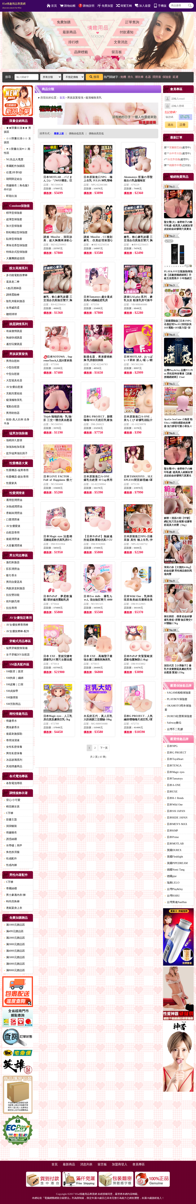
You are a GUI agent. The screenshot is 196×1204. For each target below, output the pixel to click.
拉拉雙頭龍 (12, 594)
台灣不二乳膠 (174, 729)
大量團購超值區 (14, 258)
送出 (170, 124)
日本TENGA (173, 765)
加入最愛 (145, 5)
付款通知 (126, 32)
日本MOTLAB (174, 843)
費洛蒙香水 (12, 727)
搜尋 (96, 76)
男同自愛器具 (13, 581)
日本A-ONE (173, 785)
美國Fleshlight (174, 856)
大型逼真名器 (13, 380)
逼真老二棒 (12, 281)
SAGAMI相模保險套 (178, 692)
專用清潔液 (12, 740)
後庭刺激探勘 (13, 733)
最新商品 (69, 32)
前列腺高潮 (12, 601)
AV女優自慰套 (13, 387)
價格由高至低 (96, 133)
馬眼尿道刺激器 (14, 588)
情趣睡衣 (10, 832)
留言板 (117, 52)
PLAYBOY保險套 (176, 699)
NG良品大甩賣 (13, 159)
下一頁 (104, 747)
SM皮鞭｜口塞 (13, 684)
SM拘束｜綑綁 (13, 678)
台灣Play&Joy (174, 889)
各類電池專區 (13, 783)
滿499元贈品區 (14, 931)
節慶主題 (10, 819)
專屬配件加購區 (14, 166)
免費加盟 (107, 5)
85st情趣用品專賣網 (13, 5)
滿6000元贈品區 (14, 963)
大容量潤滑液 (13, 545)
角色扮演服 (12, 852)
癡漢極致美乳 (13, 400)
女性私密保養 (13, 746)
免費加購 (64, 22)
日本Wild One (174, 804)
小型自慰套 (12, 367)
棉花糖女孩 (12, 806)
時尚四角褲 (12, 901)
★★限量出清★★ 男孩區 (17, 129)
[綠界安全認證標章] (17, 1131)
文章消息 (121, 42)
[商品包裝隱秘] (17, 1095)
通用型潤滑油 (13, 500)
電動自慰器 (12, 406)
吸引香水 (10, 575)
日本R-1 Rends (174, 798)
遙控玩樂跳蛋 (13, 344)
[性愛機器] (178, 994)
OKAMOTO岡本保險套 (178, 707)
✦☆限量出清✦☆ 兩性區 (17, 151)
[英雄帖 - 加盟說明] (17, 1066)
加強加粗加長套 (14, 446)
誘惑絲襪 (10, 839)
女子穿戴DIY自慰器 (17, 654)
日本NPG (171, 746)
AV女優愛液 (12, 526)
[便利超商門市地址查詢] (17, 1018)
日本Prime (172, 837)
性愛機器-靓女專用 (16, 476)
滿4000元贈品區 (14, 950)
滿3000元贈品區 (14, 944)
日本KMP (171, 830)
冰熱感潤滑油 (13, 506)
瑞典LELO (172, 882)
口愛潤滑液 (12, 519)
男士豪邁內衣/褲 (15, 894)
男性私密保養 (13, 753)
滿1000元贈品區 (14, 924)
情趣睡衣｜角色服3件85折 (16, 187)
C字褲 (8, 813)
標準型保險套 (13, 212)
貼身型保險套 (13, 238)
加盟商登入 (119, 1164)
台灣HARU (172, 895)
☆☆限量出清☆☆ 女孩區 (17, 140)
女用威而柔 (12, 307)
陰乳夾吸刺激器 (14, 301)
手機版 (162, 5)
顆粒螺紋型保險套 (16, 232)
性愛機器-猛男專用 (16, 470)
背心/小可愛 (12, 800)
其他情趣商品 (13, 766)
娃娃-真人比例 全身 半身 (16, 421)
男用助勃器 (12, 413)
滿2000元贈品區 (14, 937)
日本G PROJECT (175, 752)
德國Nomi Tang (175, 869)
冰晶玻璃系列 (13, 759)
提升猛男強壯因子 (16, 453)
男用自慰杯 (12, 360)
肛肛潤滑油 (12, 568)
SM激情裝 (11, 697)
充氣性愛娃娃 (13, 393)
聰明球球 (10, 314)
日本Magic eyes (174, 772)
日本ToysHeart (174, 759)
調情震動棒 (12, 294)
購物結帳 (70, 5)
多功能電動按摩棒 (16, 275)
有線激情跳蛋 (13, 331)
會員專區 (138, 1164)
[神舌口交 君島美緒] (178, 1057)
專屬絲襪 (10, 888)
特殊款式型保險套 (16, 251)
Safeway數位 (173, 722)
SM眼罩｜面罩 (13, 671)
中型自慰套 (12, 374)
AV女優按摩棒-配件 (16, 631)
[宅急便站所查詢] (17, 1053)
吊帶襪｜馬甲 (13, 845)
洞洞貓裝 (10, 826)
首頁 (54, 5)
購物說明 (88, 5)
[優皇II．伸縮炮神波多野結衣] (178, 937)
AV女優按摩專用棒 (16, 624)
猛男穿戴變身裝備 (16, 648)
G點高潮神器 (12, 288)
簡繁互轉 (126, 5)
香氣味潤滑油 (13, 513)
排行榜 (73, 42)
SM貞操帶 (11, 691)
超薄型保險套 (13, 219)
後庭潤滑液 (12, 539)
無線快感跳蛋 (13, 337)
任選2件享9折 (13, 172)
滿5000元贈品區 (14, 957)
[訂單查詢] (17, 1038)
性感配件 (10, 858)
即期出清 (10, 196)
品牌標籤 (81, 52)
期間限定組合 (13, 179)
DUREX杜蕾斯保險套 (178, 716)
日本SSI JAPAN (175, 811)
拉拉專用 (10, 607)
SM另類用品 (12, 704)
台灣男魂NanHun (176, 902)
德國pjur (171, 876)
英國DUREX (173, 850)
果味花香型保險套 (16, 245)
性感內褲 (10, 865)
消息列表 (86, 1164)
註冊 (182, 124)
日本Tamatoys (174, 778)
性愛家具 (10, 483)
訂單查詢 (132, 22)
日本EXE (171, 791)
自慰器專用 (12, 532)
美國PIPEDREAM (176, 863)
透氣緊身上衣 (13, 907)
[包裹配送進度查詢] (17, 992)
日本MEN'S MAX (176, 824)
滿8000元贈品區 (14, 970)
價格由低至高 (76, 133)
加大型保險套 (13, 225)
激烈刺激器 (12, 562)
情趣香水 (10, 720)
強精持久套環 (13, 440)
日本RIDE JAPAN (176, 817)
